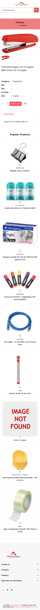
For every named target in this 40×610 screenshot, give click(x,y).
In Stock (6, 92)
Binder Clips (20, 168)
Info (6, 96)
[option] (20, 43)
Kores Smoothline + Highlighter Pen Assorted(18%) (19, 298)
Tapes (20, 526)
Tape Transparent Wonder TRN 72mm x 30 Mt (20, 530)
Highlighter (20, 294)
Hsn (6, 88)
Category (6, 81)
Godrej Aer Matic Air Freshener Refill (20, 208)
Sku (6, 85)
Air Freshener (20, 205)
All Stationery (15, 605)
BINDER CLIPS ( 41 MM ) (20, 171)
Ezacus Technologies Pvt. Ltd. (25, 607)
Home (15, 25)
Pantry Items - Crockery (20, 475)
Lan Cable (20, 339)
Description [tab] (9, 114)
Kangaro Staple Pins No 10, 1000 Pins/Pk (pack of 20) (20, 258)
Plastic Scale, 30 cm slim (20, 393)
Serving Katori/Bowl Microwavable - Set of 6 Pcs (20, 479)
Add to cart (15, 103)
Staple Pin (20, 254)
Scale (20, 391)
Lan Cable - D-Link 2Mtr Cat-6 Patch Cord (20, 343)
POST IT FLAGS (20, 440)
